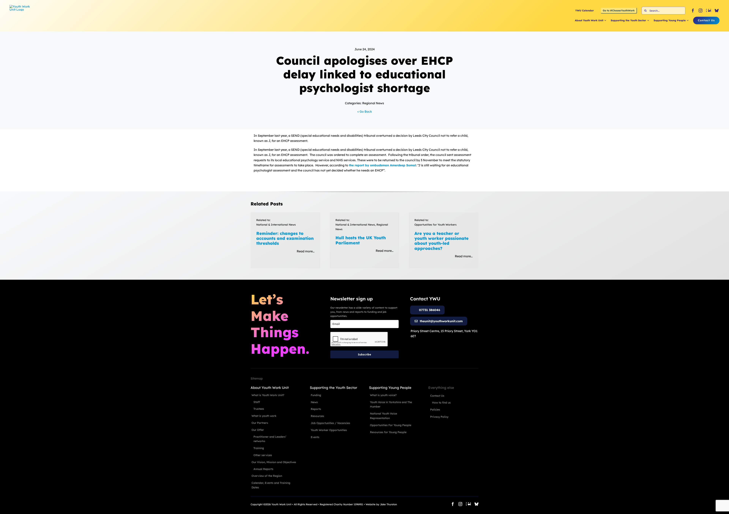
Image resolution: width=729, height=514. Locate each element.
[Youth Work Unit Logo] (20, 6)
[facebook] (693, 11)
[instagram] (700, 11)
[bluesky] (717, 11)
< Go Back (364, 111)
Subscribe (364, 354)
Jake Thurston (388, 504)
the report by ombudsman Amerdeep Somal (382, 165)
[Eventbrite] (708, 11)
